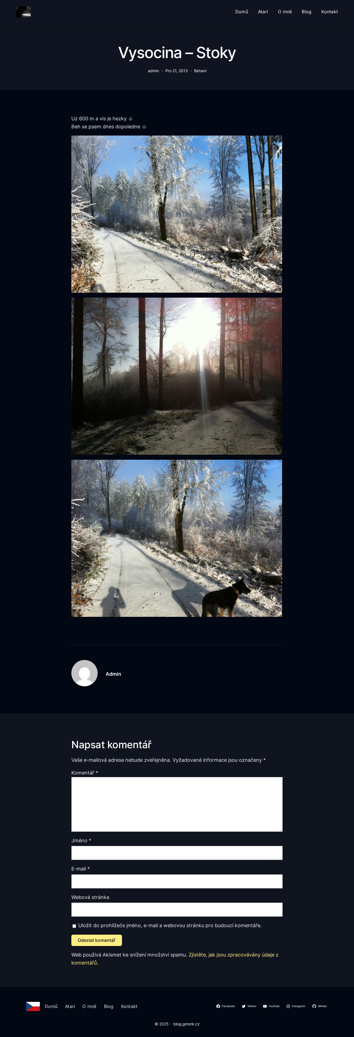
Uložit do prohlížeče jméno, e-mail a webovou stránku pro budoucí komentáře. (170, 925)
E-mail (80, 869)
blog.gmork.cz (186, 1024)
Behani (200, 70)
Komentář (84, 773)
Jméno (81, 840)
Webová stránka (90, 897)
